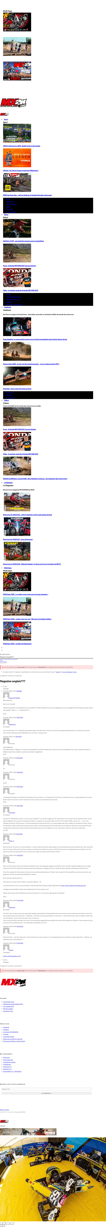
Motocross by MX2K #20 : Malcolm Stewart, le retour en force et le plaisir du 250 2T (32, 564)
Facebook (6, 1029)
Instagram (6, 1027)
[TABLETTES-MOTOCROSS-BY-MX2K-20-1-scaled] (17, 560)
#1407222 (20, 758)
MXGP (8, 199)
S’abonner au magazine (10, 2)
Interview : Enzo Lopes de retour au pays (17, 389)
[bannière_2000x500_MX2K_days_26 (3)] (17, 31)
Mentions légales (8, 1009)
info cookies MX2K (8, 1006)
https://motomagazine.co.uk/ (12, 956)
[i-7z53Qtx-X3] (17, 360)
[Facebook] (4, 87)
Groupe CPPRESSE (20, 1112)
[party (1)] (17, 142)
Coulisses (7, 307)
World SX (9, 209)
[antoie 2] (17, 262)
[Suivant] (4, 1226)
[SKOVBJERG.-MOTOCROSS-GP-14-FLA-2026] (17, 475)
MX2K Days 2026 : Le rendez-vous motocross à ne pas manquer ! (21, 34)
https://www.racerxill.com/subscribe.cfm (73, 885)
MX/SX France (11, 204)
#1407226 (19, 834)
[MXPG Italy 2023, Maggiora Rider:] (17, 167)
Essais (8, 294)
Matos (6, 214)
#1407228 (20, 900)
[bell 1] (17, 237)
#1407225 (20, 806)
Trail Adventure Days (9, 1062)
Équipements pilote (13, 297)
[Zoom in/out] (12, 1223)
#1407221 (19, 736)
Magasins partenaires (14, 304)
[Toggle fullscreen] (8, 1223)
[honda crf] (17, 286)
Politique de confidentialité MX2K (13, 1004)
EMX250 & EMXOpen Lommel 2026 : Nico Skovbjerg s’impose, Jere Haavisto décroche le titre (35, 479)
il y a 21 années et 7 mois (69, 672)
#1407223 (20, 772)
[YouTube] (4, 91)
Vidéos (6, 400)
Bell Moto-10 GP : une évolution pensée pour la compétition (23, 241)
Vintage (9, 302)
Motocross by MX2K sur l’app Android (14, 1041)
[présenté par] (17, 191)
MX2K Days (7, 8)
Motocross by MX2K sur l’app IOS (12, 1039)
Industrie (9, 392)
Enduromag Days (8, 1060)
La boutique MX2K (9, 4)
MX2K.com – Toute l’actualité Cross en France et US (9, 659)
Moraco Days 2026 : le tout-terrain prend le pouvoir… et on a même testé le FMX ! (31, 364)
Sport (6, 119)
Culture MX (10, 398)
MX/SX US (10, 202)
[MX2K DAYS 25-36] (17, 55)
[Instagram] (4, 89)
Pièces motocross (13, 299)
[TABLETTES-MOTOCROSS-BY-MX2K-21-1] (17, 535)
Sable (8, 207)
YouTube (5, 1034)
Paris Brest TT (7, 1067)
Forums (1, 660)
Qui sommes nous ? (8, 1002)
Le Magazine (8, 482)
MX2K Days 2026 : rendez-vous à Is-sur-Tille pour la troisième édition (23, 59)
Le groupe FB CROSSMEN (10, 1032)
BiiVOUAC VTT (7, 1069)
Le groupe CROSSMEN (10, 6)
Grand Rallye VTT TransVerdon (12, 1071)
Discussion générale (3, 661)
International (11, 212)
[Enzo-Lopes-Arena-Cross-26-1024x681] (17, 385)
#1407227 (20, 855)
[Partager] (4, 1223)
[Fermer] (1, 1223)
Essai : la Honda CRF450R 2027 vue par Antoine (19, 266)
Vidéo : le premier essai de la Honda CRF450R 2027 (20, 290)
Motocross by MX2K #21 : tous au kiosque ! (18, 539)
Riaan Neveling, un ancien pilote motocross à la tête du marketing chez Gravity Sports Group (35, 339)
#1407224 (20, 786)
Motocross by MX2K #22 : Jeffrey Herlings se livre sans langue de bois (27, 515)
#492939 (19, 691)
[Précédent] (1, 1226)
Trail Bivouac (7, 1064)
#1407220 (20, 717)
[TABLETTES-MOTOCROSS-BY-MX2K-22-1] (17, 511)
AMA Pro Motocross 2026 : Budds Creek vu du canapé (21, 146)
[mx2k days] (17, 80)
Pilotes (9, 395)
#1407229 (20, 926)
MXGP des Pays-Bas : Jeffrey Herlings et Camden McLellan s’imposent (27, 195)
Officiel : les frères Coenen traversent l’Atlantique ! (21, 170)
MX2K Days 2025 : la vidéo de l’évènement (15, 83)
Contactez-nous (8, 1011)
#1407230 (20, 943)
